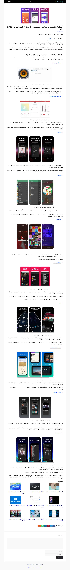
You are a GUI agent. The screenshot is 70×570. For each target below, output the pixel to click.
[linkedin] (45, 526)
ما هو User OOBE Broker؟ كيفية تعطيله (17, 505)
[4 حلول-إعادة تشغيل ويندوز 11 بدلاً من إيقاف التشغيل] (15, 489)
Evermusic (57, 433)
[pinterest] (48, 526)
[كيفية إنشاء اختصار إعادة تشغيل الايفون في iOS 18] (54, 502)
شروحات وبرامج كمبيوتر (34, 1)
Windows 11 (10, 1)
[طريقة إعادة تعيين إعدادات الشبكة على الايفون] (54, 489)
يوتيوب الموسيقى (57, 392)
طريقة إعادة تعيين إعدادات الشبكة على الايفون (54, 491)
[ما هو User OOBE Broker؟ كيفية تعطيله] (15, 502)
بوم (60, 302)
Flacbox (59, 132)
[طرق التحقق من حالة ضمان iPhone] (35, 489)
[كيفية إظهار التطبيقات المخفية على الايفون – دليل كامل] (15, 516)
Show (50, 38)
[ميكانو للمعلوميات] (59, 1)
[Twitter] (51, 526)
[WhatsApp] (42, 526)
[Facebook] (54, 526)
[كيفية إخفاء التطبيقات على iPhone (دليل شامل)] (35, 516)
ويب (16, 1)
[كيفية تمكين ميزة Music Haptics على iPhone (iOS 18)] (54, 516)
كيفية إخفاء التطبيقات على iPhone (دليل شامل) (35, 519)
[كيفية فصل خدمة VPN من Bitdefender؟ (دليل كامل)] (35, 502)
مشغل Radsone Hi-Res (55, 96)
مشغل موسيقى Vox (56, 62)
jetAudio (59, 175)
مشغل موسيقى (57, 262)
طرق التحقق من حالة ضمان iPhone (37, 491)
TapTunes (58, 219)
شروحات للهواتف (24, 1)
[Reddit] (39, 526)
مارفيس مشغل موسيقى (55, 347)
